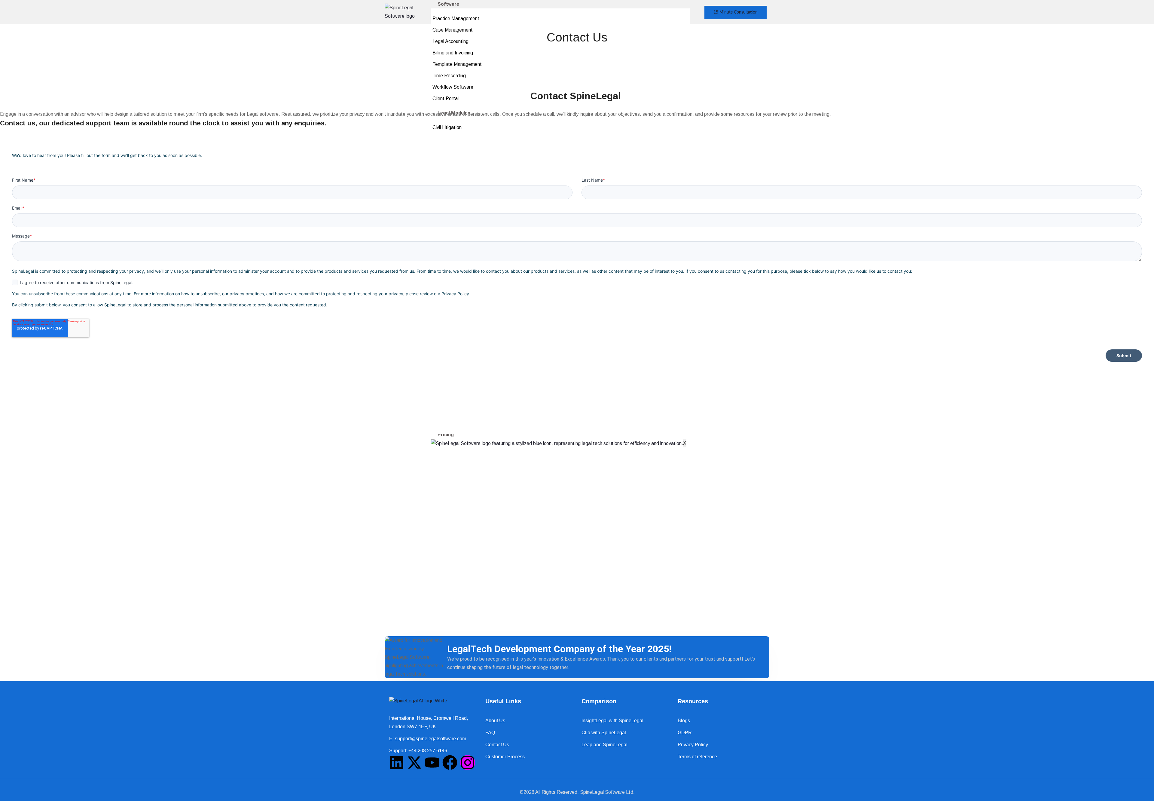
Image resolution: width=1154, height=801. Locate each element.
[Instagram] (467, 762)
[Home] (408, 11)
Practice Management (455, 18)
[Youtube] (432, 762)
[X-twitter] (414, 762)
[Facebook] (449, 762)
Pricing (446, 434)
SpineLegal (592, 792)
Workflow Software (452, 87)
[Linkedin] (396, 762)
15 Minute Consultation (735, 12)
